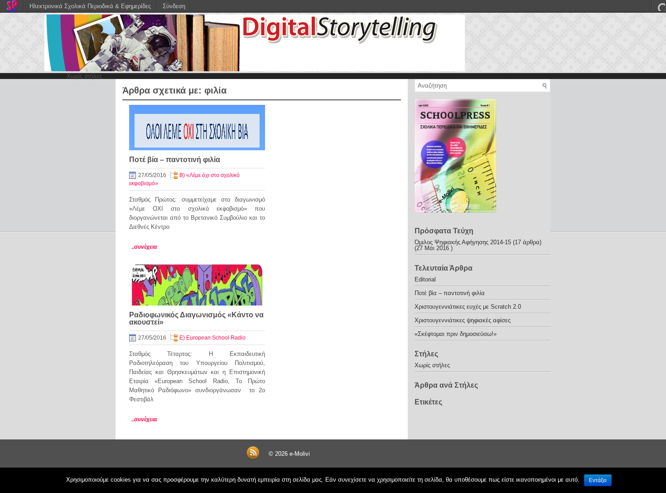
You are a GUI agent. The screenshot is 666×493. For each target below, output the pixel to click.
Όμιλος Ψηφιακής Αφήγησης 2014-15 (463, 242)
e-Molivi (300, 453)
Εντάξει (598, 480)
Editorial (425, 279)
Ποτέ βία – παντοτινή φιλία (174, 159)
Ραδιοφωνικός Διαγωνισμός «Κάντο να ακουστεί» (196, 318)
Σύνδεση (174, 6)
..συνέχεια (144, 247)
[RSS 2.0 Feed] (253, 457)
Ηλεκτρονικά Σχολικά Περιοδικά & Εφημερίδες (90, 6)
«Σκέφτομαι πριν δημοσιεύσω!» (456, 333)
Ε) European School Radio (212, 338)
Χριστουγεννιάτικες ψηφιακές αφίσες (463, 320)
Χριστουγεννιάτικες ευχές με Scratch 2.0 (468, 306)
